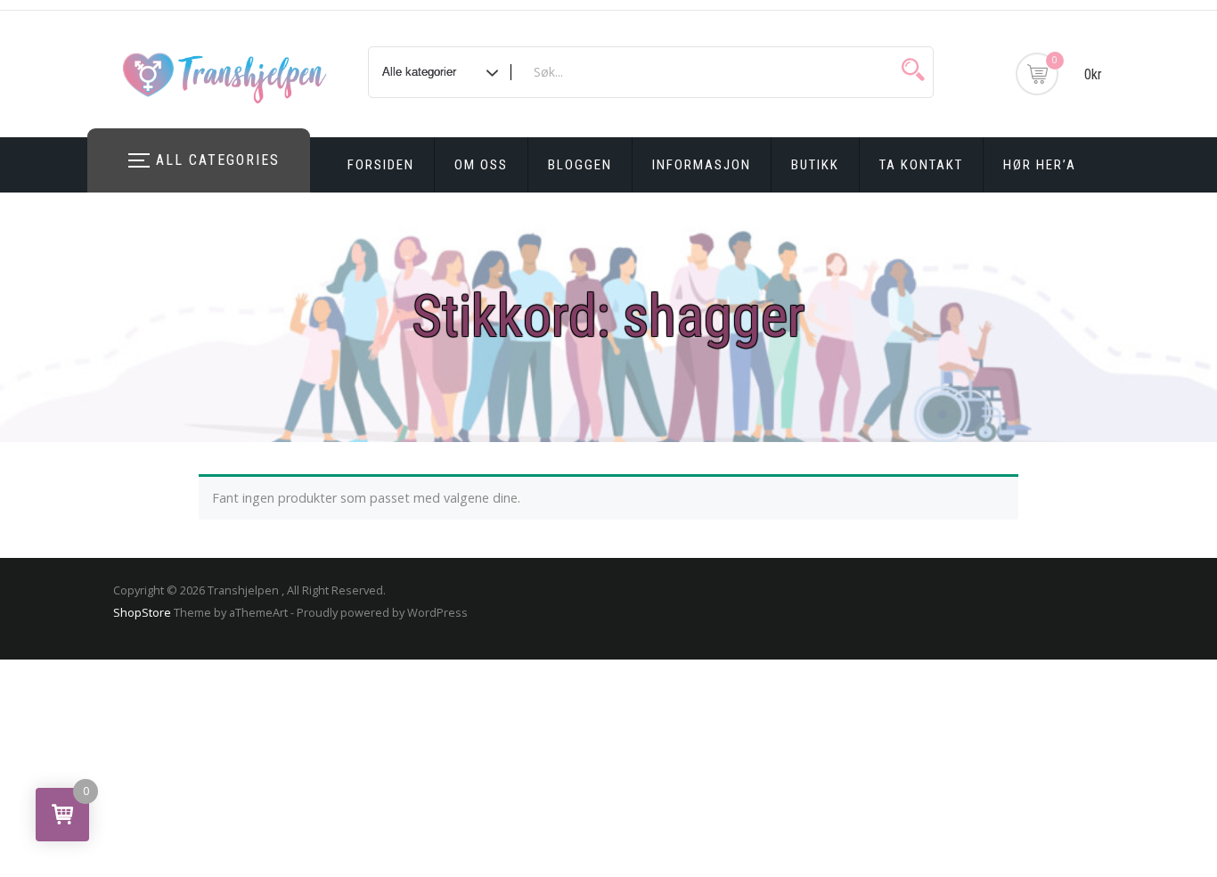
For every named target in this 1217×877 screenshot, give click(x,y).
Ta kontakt (921, 165)
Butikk (815, 165)
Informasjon (701, 165)
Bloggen (580, 165)
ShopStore (142, 612)
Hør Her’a (1039, 165)
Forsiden (380, 165)
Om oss (481, 165)
